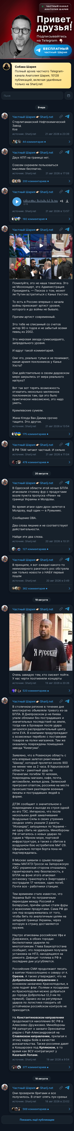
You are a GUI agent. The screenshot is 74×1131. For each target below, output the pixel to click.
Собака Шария (25, 66)
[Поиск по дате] (69, 96)
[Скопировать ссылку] (61, 116)
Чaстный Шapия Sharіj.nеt (32, 117)
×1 (61, 201)
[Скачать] (67, 201)
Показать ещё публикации (37, 1119)
